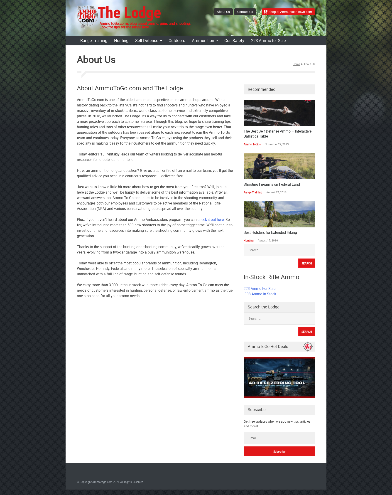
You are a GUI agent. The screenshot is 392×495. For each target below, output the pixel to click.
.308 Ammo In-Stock (260, 293)
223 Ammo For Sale (259, 288)
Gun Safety (234, 40)
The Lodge (129, 13)
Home (296, 64)
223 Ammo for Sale (268, 40)
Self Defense (146, 40)
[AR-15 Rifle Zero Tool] (279, 396)
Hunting (121, 40)
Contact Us (245, 12)
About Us (223, 12)
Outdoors (177, 40)
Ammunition (203, 40)
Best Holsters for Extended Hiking (270, 232)
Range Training (93, 40)
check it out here (211, 219)
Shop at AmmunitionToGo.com (290, 12)
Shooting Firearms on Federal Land (272, 184)
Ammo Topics (252, 144)
